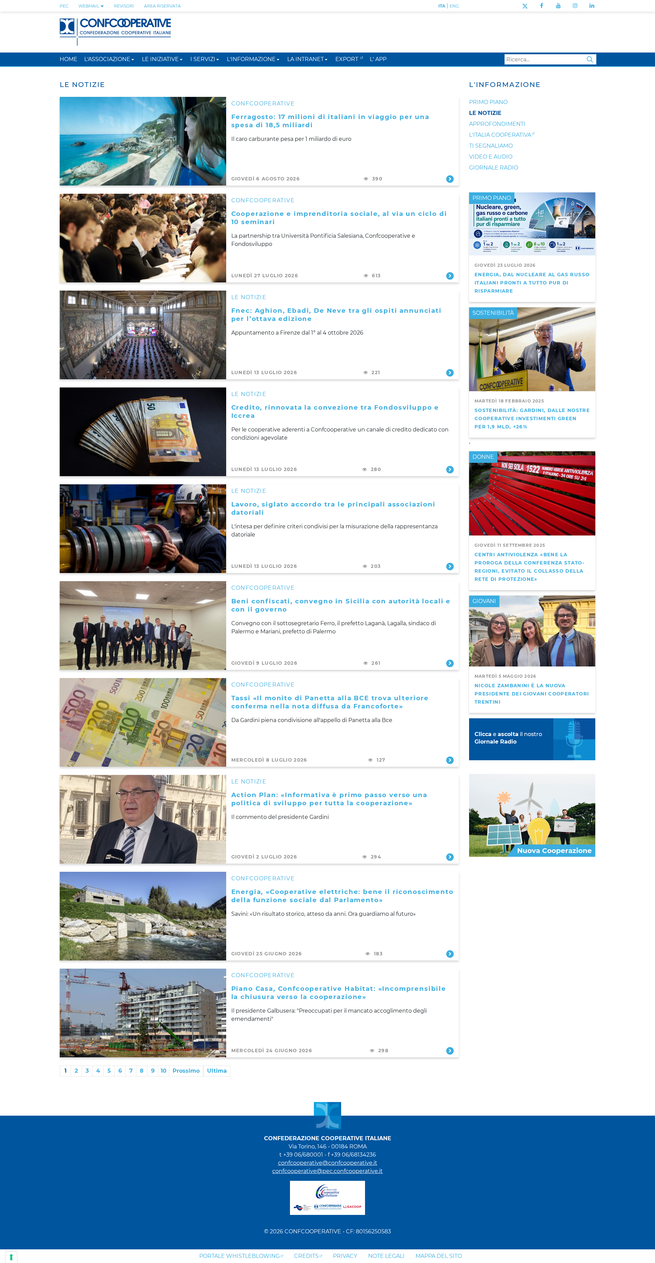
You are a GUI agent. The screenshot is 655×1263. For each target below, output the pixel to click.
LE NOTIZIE (249, 297)
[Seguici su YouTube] (558, 5)
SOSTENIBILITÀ (493, 313)
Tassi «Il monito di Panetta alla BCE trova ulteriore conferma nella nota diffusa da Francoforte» (330, 702)
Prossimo (186, 1071)
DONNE (483, 457)
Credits (306, 1256)
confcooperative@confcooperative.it (327, 1163)
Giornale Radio (493, 167)
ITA (441, 6)
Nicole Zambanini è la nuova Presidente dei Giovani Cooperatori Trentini (532, 694)
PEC (64, 6)
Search (590, 59)
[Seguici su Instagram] (575, 5)
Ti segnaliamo (491, 146)
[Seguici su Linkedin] (592, 5)
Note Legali (386, 1256)
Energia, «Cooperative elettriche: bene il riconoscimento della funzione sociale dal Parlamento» (342, 896)
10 (163, 1071)
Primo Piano (488, 102)
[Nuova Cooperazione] (532, 815)
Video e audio (490, 156)
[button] (132, 59)
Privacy (345, 1256)
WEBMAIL (89, 6)
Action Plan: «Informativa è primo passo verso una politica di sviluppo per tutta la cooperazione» (329, 799)
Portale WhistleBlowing (239, 1256)
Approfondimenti (497, 124)
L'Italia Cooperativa (500, 135)
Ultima (217, 1071)
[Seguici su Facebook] (541, 5)
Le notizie (485, 113)
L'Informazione (505, 84)
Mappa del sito (439, 1256)
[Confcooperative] (115, 31)
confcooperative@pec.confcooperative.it (327, 1171)
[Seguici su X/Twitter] (524, 5)
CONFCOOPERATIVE (263, 103)
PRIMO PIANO (491, 198)
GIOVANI (484, 601)
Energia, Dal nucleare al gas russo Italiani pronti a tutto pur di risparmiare (532, 283)
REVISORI (124, 6)
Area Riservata (162, 6)
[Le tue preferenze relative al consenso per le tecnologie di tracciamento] (11, 1257)
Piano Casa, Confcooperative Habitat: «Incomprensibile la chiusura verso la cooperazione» (339, 993)
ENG (454, 6)
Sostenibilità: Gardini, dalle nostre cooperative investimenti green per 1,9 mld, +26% (532, 418)
